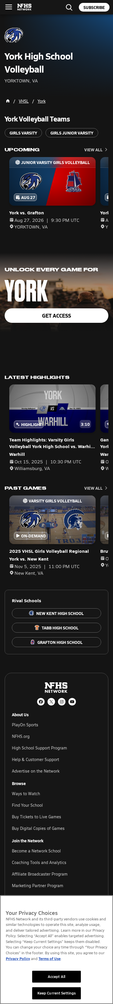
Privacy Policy (18, 958)
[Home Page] (8, 100)
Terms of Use (50, 958)
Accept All (56, 976)
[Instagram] (61, 701)
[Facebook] (41, 701)
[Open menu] (8, 7)
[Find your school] (69, 7)
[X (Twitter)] (51, 701)
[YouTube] (72, 701)
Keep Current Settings (56, 993)
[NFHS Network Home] (24, 7)
